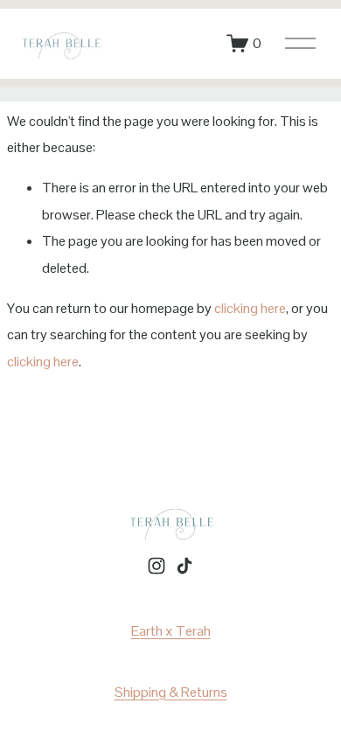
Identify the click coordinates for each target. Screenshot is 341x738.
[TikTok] (184, 565)
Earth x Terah (171, 631)
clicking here (250, 308)
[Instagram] (156, 565)
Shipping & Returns (171, 692)
